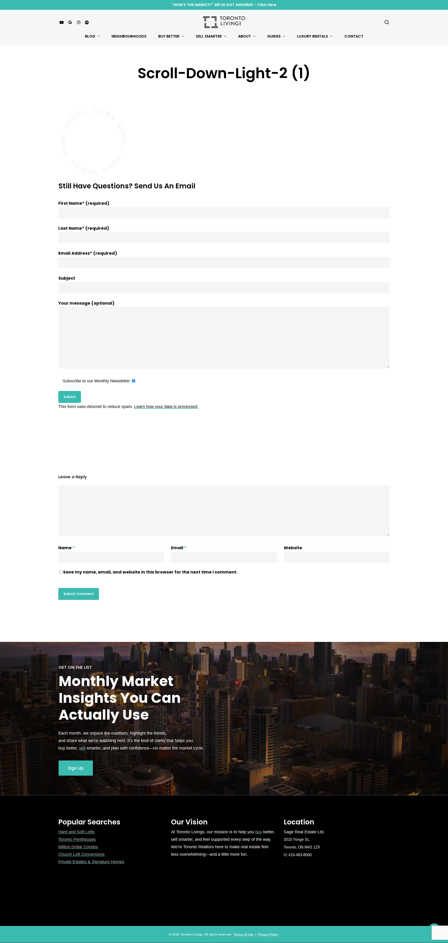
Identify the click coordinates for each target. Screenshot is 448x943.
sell (82, 748)
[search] (387, 22)
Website (293, 548)
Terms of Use (243, 934)
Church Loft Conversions (81, 854)
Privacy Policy (268, 934)
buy (258, 832)
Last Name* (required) (83, 228)
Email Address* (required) (87, 253)
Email (178, 548)
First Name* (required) (83, 203)
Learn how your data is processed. (166, 406)
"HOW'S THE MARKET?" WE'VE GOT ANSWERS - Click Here (224, 4)
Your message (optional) (86, 303)
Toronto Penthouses (77, 839)
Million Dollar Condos (78, 846)
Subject (66, 278)
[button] (76, 768)
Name (66, 548)
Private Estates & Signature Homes (91, 861)
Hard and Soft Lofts (76, 832)
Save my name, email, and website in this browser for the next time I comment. (150, 572)
